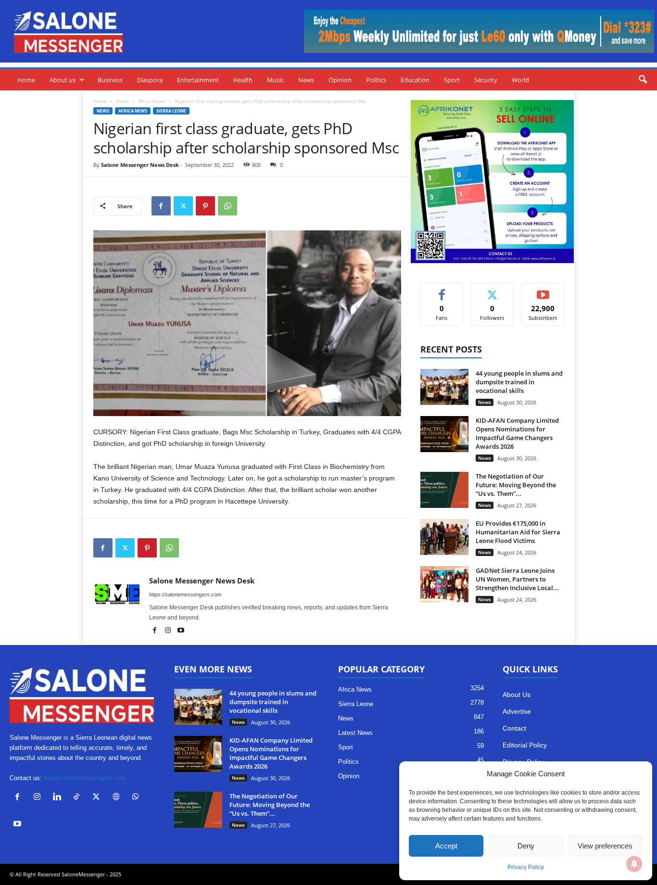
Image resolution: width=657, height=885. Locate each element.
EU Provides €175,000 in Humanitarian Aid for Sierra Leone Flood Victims (518, 532)
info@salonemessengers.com (85, 778)
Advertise (517, 711)
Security (485, 80)
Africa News (151, 101)
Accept (446, 846)
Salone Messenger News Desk (140, 164)
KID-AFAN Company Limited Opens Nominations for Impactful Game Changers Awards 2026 (517, 433)
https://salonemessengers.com (185, 594)
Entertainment (198, 80)
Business (110, 80)
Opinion (340, 80)
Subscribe (543, 290)
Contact (514, 728)
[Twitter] (183, 205)
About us (63, 80)
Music (275, 80)
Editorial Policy (525, 745)
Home (26, 80)
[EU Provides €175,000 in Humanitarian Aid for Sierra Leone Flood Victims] (444, 537)
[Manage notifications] (634, 864)
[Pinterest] (205, 205)
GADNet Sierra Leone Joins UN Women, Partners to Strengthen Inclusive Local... (517, 579)
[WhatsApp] (227, 205)
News (306, 80)
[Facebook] (161, 205)
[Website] (118, 797)
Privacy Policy (525, 867)
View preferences (605, 846)
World (520, 80)
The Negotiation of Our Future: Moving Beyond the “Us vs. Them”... (516, 485)
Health (243, 80)
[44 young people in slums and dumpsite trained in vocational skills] (444, 387)
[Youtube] (181, 631)
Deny (526, 846)
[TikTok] (78, 797)
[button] (642, 79)
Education (415, 80)
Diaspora (150, 80)
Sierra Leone (171, 111)
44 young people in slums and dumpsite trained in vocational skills (519, 382)
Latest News (355, 732)
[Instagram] (168, 631)
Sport (452, 80)
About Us (517, 694)
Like (441, 290)
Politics (376, 80)
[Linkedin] (59, 797)
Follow (492, 290)
